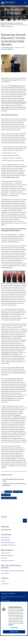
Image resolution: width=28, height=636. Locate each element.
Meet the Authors (5, 540)
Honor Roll (4, 558)
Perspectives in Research (7, 49)
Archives (3, 581)
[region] (14, 618)
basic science (8, 491)
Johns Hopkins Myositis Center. (11, 177)
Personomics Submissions (8, 542)
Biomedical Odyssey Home (7, 23)
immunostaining (5, 352)
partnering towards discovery (9, 498)
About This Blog (5, 537)
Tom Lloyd (17, 208)
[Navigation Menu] (25, 3)
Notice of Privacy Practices (7, 596)
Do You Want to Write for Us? (8, 545)
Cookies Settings (14, 627)
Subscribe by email (6, 529)
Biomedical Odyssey (14, 11)
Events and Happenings (7, 555)
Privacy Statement (5, 600)
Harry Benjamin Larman (16, 85)
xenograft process (7, 267)
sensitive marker (5, 336)
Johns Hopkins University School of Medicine (12, 570)
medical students (6, 494)
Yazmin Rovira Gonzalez (8, 47)
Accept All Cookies (14, 631)
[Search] (25, 521)
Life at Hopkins (5, 573)
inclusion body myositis (10, 80)
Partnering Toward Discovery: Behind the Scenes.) (14, 102)
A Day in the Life (5, 553)
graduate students (17, 491)
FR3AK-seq (17, 415)
